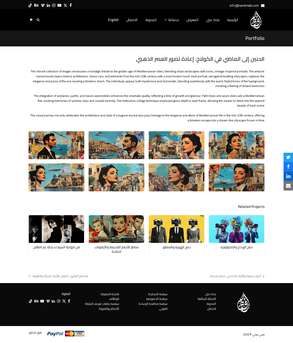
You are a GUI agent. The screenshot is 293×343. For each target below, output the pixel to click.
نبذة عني (210, 294)
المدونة (211, 303)
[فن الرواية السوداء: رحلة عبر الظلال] (56, 229)
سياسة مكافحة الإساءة (153, 303)
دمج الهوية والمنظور (177, 247)
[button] (288, 157)
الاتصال (211, 308)
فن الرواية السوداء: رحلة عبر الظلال (56, 247)
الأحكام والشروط (109, 308)
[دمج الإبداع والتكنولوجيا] (236, 229)
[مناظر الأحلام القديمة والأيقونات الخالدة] (116, 229)
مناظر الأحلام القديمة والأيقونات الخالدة (117, 249)
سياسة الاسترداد (158, 294)
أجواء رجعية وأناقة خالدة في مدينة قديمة (237, 276)
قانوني (163, 308)
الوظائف (114, 299)
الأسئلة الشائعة (207, 299)
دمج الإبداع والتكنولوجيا (237, 247)
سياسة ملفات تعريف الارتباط (102, 303)
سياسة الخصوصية (157, 299)
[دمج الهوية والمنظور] (176, 229)
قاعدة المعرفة (110, 294)
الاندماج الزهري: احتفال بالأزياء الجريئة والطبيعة (60, 276)
